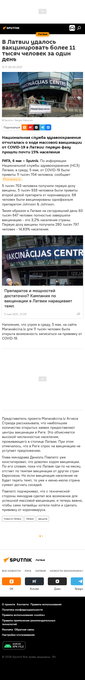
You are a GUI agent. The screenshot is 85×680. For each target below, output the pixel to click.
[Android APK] (14, 645)
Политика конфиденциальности (22, 609)
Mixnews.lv (12, 179)
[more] (78, 314)
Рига (28, 570)
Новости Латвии (12, 518)
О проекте (8, 604)
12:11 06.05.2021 (12, 67)
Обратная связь (24, 629)
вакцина (42, 518)
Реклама (7, 629)
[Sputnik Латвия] (12, 29)
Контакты (23, 604)
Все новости (11, 570)
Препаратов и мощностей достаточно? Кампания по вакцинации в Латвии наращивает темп (38, 298)
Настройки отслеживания (18, 635)
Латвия (30, 518)
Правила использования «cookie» (23, 615)
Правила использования (45, 604)
